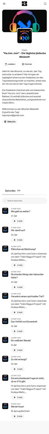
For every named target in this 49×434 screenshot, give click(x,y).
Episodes (12, 190)
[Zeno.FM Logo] (24, 3)
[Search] (45, 3)
